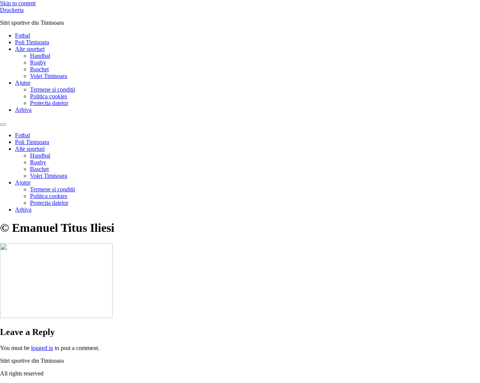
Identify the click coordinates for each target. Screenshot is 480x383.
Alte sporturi (30, 49)
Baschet (39, 69)
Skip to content (18, 3)
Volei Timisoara (48, 76)
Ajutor (22, 83)
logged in (42, 348)
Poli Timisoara (32, 42)
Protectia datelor (49, 103)
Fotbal (22, 35)
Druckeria (12, 10)
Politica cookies (48, 96)
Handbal (40, 56)
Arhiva (23, 110)
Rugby (38, 62)
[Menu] (3, 124)
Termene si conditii (52, 89)
